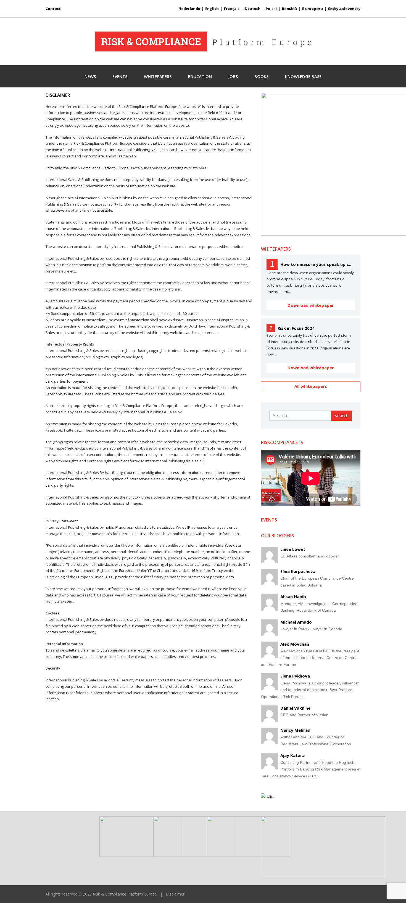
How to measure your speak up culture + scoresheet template (317, 264)
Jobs (233, 76)
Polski (271, 8)
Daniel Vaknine (295, 708)
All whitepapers (310, 386)
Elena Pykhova (295, 676)
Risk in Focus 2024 (296, 328)
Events (119, 76)
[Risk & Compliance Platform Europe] (203, 41)
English (212, 8)
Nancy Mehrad (295, 730)
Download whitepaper (311, 305)
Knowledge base (303, 76)
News (90, 76)
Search (341, 415)
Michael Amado (296, 622)
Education (200, 76)
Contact (53, 8)
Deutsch (252, 8)
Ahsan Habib (293, 596)
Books (261, 76)
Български (312, 8)
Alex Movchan (294, 644)
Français (231, 8)
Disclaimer (175, 894)
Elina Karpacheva (297, 571)
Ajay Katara (292, 755)
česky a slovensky (344, 8)
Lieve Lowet (292, 549)
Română (289, 8)
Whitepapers (158, 76)
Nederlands (189, 8)
